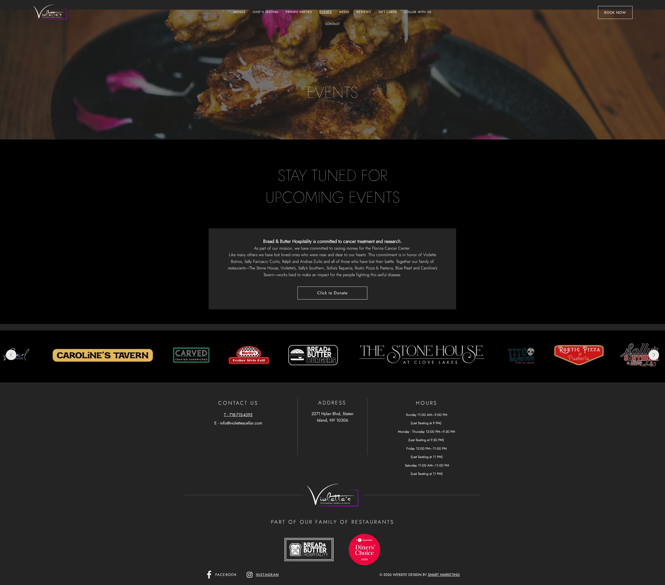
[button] (239, 12)
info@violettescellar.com (241, 423)
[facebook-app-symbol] (209, 575)
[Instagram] (250, 575)
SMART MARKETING (444, 574)
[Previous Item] (11, 355)
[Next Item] (654, 355)
